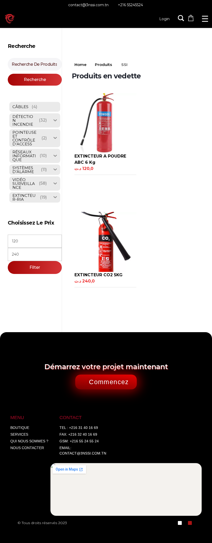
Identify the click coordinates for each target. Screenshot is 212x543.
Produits (103, 64)
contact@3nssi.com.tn (88, 5)
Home (80, 64)
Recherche (35, 79)
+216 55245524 (130, 5)
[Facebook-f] (180, 523)
